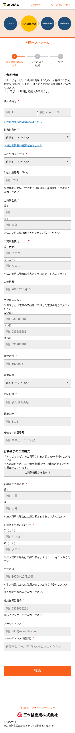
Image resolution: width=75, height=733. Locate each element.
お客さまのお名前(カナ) (19, 525)
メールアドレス (14, 623)
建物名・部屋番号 (14, 432)
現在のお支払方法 (15, 154)
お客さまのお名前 (15, 484)
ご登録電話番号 (13, 300)
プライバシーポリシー (44, 707)
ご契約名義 (11, 200)
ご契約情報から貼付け (37, 472)
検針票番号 (11, 101)
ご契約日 (9, 281)
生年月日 (9, 568)
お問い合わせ (63, 4)
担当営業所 (11, 129)
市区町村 (10, 394)
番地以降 (10, 413)
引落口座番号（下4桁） (17, 172)
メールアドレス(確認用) (19, 638)
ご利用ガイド (38, 4)
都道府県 (10, 375)
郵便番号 (10, 355)
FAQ (50, 4)
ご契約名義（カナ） (16, 241)
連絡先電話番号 (14, 600)
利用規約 (24, 707)
